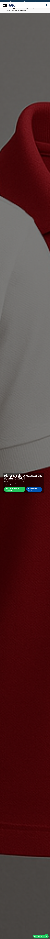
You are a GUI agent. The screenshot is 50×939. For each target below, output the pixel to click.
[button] (41, 936)
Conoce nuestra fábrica (32, 489)
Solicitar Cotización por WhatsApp (13, 489)
